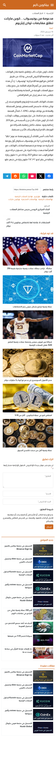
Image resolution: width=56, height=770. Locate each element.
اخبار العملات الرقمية (23, 196)
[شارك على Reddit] (15, 176)
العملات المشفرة (28, 199)
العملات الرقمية (44, 199)
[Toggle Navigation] (52, 4)
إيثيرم (36, 196)
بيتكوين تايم (41, 5)
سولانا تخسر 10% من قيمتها (20, 636)
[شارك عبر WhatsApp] (24, 176)
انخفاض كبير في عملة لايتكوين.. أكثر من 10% (33, 415)
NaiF (51, 28)
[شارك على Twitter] (40, 176)
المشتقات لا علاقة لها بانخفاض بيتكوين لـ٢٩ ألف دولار (28, 222)
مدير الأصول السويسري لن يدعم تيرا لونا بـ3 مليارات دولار (28, 380)
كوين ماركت (13, 199)
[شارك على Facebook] (49, 176)
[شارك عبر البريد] (32, 176)
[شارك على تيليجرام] (7, 176)
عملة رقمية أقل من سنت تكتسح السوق (34, 450)
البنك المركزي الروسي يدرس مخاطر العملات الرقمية (30, 209)
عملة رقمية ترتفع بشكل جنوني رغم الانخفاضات (32, 307)
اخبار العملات (37, 13)
